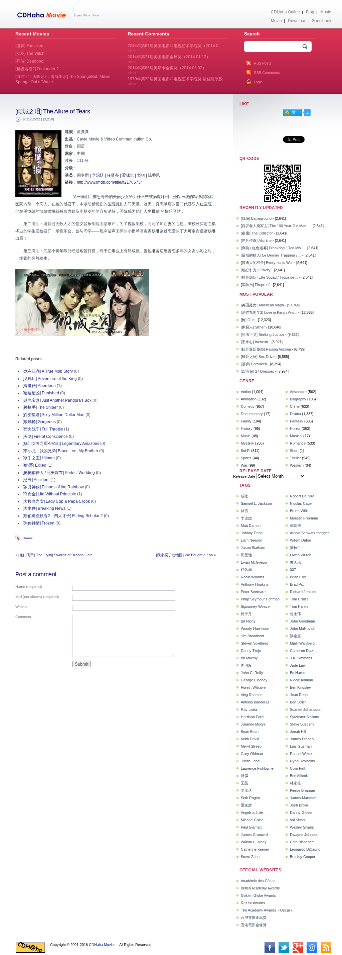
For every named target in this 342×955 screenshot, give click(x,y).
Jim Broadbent (252, 636)
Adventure (298, 392)
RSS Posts (263, 63)
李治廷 (98, 175)
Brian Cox (298, 577)
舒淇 (244, 776)
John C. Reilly (252, 673)
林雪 (244, 511)
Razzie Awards (253, 903)
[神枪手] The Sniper (40, 407)
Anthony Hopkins (255, 584)
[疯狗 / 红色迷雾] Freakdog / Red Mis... (272, 248)
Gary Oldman (252, 754)
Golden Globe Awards (258, 895)
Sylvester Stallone (304, 717)
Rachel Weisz (301, 754)
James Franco (302, 739)
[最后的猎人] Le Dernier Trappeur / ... (271, 255)
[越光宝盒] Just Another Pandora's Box (57, 400)
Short (294, 451)
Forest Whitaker (254, 687)
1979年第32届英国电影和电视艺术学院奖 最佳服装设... (177, 81)
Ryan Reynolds (302, 761)
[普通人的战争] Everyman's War (267, 263)
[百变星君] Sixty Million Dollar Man (53, 414)
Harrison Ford (252, 717)
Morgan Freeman (304, 518)
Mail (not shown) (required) (37, 597)
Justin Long (250, 761)
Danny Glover (301, 812)
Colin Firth (298, 768)
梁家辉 (246, 805)
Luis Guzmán (301, 746)
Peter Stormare (253, 592)
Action (246, 392)
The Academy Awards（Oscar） (267, 910)
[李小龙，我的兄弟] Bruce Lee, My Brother (60, 451)
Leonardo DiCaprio (305, 849)
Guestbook (321, 20)
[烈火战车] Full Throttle (43, 429)
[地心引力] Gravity (256, 270)
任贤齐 (113, 175)
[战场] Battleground (256, 218)
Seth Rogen (250, 798)
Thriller (295, 458)
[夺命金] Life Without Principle (49, 494)
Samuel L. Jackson (256, 503)
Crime (295, 406)
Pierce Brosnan (302, 790)
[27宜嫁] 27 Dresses (257, 371)
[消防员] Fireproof (255, 285)
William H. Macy (254, 842)
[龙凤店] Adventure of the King (50, 378)
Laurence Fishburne (257, 768)
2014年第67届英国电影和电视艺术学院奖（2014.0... (174, 47)
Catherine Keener (255, 849)
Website (21, 607)
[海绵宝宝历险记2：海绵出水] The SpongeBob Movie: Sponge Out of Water (63, 79)
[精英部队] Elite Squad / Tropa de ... (269, 277)
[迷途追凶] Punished (41, 393)
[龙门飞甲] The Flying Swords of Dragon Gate (55, 555)
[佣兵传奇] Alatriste (256, 240)
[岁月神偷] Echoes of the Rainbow (53, 487)
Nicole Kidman (301, 680)
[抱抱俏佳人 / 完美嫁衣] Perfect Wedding (59, 472)
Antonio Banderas (255, 702)
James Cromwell (254, 835)
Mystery (247, 443)
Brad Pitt (297, 584)
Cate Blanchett (302, 842)
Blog (310, 12)
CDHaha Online (285, 12)
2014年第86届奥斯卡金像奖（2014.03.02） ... (169, 70)
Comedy (247, 406)
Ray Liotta (249, 709)
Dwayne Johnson (304, 835)
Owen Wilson (300, 555)
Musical (296, 436)
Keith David (250, 739)
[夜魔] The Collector (257, 233)
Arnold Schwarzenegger (309, 533)
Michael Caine (252, 820)
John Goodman (302, 621)
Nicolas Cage (301, 503)
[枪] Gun (247, 320)
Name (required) (28, 587)
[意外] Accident (36, 479)
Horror (295, 428)
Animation (248, 399)
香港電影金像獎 (254, 925)
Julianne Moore (253, 724)
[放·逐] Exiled (34, 465)
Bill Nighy (248, 621)
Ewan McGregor (254, 562)
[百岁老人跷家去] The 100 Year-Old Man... (275, 226)
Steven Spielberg (254, 643)
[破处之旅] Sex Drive (258, 357)
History (246, 428)
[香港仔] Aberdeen (39, 385)
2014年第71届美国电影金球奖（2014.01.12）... (170, 59)
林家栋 (295, 783)
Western (297, 465)
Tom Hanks (299, 606)
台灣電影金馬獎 (254, 918)
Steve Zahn (250, 857)
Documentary (252, 414)
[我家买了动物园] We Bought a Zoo (184, 555)
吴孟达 (246, 790)
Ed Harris (297, 673)
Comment (23, 617)
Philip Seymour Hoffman (260, 599)
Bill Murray (249, 658)
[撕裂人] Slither (253, 327)
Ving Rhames (252, 695)
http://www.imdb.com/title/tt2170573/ (109, 182)
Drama (28, 538)
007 (293, 570)
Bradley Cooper (302, 857)
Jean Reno (299, 695)
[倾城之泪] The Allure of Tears (52, 111)
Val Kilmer (298, 820)
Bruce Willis (299, 511)
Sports (246, 458)
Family (246, 421)
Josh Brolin (299, 805)
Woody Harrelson (255, 629)
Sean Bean (250, 732)
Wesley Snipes (302, 827)
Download (297, 20)
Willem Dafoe (300, 540)
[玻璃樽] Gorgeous (39, 421)
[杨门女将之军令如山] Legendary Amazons (61, 443)
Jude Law (298, 665)
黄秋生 (295, 548)
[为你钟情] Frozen (38, 523)
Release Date (244, 476)
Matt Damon (251, 525)
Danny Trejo (251, 651)
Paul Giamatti (251, 827)
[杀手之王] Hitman (39, 458)
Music (325, 12)
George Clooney (254, 680)
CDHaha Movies (102, 945)
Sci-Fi (245, 451)
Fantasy (296, 421)
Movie (276, 20)
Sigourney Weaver (256, 606)
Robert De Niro (302, 496)
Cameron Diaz (301, 651)
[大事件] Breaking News (44, 508)
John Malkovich (302, 629)
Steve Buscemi (302, 724)
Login (258, 82)
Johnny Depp (252, 533)
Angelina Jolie (252, 812)
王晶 (244, 783)
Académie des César (258, 881)
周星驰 (246, 555)
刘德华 (295, 525)
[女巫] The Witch (29, 53)
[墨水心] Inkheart (254, 342)
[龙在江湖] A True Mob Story (48, 371)
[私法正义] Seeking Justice (262, 334)
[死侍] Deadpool (29, 61)
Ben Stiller (298, 702)
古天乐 (295, 562)
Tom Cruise (299, 599)
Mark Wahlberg (302, 643)
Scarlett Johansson (305, 709)
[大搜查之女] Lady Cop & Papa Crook (56, 501)
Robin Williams (252, 577)
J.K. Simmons (301, 658)
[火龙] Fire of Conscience (45, 436)
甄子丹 (246, 614)
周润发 (246, 665)
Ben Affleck (299, 776)
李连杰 (246, 518)
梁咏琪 (128, 175)
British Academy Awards (260, 888)
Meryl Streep (251, 746)
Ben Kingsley (300, 687)
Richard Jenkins (303, 592)
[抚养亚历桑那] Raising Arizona (266, 349)
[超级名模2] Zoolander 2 (37, 69)
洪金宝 (295, 636)
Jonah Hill (298, 732)
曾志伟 (295, 614)
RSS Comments (267, 73)
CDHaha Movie (42, 16)
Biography (298, 399)
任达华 (246, 570)
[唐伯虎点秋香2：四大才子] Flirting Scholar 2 (63, 515)
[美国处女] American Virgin (262, 305)
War (244, 465)
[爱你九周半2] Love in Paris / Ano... (269, 312)
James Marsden (303, 798)
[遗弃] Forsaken (254, 364)
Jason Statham (253, 548)
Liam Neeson (251, 540)
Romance (298, 443)
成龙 (244, 496)
